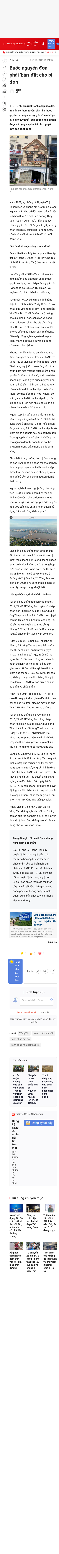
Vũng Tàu (24, 1033)
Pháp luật (49, 52)
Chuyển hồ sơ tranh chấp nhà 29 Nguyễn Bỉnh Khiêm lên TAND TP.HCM (33, 1089)
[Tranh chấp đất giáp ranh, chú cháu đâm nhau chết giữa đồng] (47, 1068)
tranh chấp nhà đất (43, 1033)
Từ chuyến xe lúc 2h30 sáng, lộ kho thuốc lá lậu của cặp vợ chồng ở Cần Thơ (33, 1261)
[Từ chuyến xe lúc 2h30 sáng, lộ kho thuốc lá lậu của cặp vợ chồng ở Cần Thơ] (33, 1246)
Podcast (9, 44)
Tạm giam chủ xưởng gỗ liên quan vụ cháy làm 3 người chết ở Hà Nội (50, 1261)
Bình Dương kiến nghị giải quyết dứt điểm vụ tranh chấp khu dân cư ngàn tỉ (45, 919)
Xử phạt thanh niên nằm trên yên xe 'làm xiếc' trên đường (15, 1260)
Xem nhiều (19, 52)
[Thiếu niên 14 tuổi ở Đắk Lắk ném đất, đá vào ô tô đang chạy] (50, 1208)
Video (26, 52)
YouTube (19, 44)
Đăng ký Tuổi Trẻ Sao (51, 44)
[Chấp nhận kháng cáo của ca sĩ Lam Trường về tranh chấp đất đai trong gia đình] (18, 1068)
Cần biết (28, 43)
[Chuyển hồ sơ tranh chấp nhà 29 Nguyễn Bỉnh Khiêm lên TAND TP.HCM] (33, 1068)
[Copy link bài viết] (45, 971)
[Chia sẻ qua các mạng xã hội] (53, 971)
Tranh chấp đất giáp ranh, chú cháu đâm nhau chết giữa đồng (47, 1086)
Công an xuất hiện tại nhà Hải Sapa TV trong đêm (32, 1221)
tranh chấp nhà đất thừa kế (25, 1044)
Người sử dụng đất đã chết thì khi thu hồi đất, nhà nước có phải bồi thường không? (16, 1226)
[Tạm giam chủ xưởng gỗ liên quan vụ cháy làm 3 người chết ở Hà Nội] (50, 1246)
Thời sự (33, 52)
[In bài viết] (4, 109)
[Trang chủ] (3, 52)
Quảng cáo (35, 43)
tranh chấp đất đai (20, 1039)
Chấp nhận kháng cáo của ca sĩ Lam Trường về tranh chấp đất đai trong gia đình (18, 1089)
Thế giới (40, 52)
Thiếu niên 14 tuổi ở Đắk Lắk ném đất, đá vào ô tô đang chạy (49, 1223)
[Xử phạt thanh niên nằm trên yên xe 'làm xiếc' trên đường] (16, 1246)
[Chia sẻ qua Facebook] (38, 971)
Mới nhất (10, 52)
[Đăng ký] (39, 1123)
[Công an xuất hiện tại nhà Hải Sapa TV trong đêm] (33, 1208)
